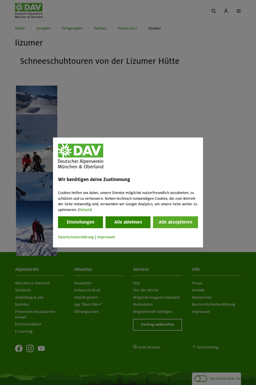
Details (84, 210)
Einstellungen (80, 222)
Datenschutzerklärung (76, 237)
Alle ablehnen (128, 222)
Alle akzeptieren (175, 222)
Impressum (106, 237)
